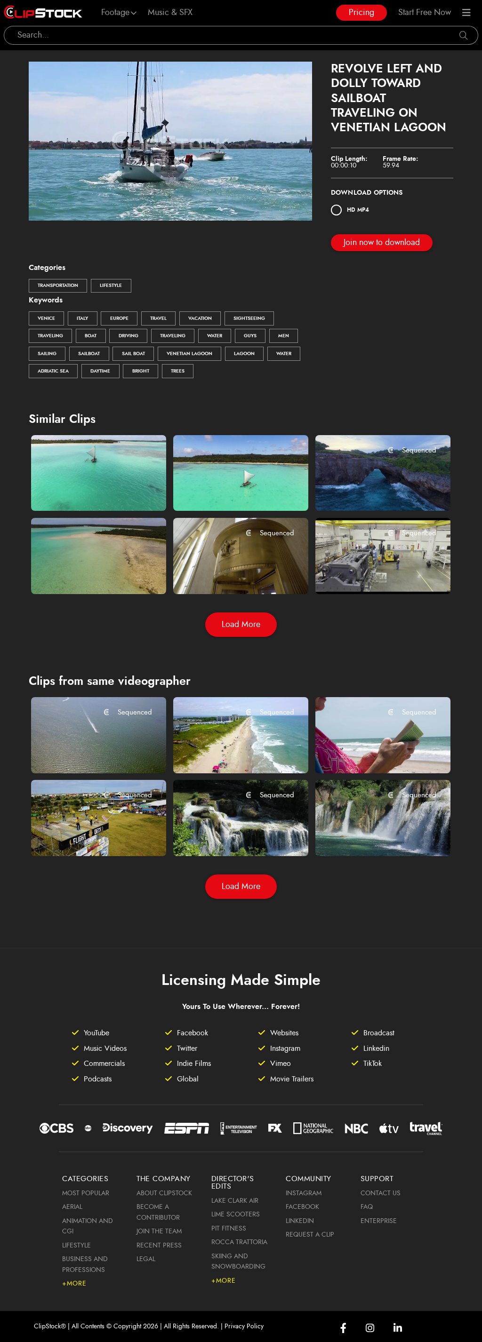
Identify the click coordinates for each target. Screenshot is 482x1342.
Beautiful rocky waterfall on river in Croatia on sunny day (372, 836)
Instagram (303, 1193)
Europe (119, 318)
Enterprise (379, 1221)
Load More (241, 624)
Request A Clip (310, 1234)
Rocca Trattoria (239, 1242)
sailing (47, 353)
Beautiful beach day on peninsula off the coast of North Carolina (229, 753)
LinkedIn (300, 1221)
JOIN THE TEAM (159, 1231)
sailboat (89, 353)
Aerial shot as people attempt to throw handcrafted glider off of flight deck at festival (87, 836)
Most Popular (85, 1193)
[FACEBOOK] (343, 1328)
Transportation (58, 285)
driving (128, 336)
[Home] (43, 12)
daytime (100, 371)
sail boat (133, 353)
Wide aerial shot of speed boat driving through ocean (87, 753)
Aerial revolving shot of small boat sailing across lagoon (229, 491)
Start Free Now (424, 12)
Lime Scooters (235, 1214)
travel (158, 318)
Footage (115, 12)
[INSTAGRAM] (370, 1328)
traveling (50, 336)
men (283, 336)
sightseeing (249, 318)
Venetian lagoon (189, 353)
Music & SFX (170, 12)
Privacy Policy (244, 1326)
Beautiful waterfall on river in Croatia (229, 836)
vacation (200, 318)
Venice (46, 318)
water (214, 336)
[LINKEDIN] (398, 1328)
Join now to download (382, 242)
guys (250, 336)
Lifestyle (111, 285)
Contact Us (381, 1193)
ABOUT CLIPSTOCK (164, 1193)
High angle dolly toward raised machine (372, 574)
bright (140, 371)
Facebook (302, 1207)
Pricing (361, 12)
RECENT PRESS (159, 1245)
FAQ (367, 1207)
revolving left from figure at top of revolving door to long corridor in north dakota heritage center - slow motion (229, 574)
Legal (146, 1259)
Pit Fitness (228, 1228)
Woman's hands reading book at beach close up (372, 753)
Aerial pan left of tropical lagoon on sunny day (87, 574)
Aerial (72, 1207)
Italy (82, 318)
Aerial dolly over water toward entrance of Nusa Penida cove (372, 491)
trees (178, 371)
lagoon (244, 353)
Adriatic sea (53, 371)
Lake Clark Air (234, 1201)
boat (90, 336)
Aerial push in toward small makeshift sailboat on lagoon (87, 491)
